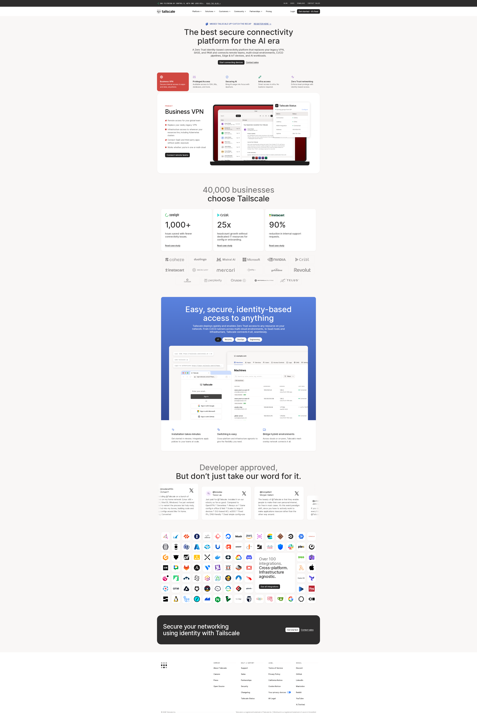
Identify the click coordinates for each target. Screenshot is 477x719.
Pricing (269, 11)
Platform (196, 11)
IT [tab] (218, 339)
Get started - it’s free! (308, 11)
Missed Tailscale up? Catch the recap (240, 24)
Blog (285, 3)
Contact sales (314, 3)
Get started (292, 630)
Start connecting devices (231, 62)
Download (301, 3)
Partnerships (255, 11)
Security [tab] (228, 339)
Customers (223, 11)
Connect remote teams (177, 155)
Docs (292, 3)
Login (292, 11)
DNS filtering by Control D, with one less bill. (190, 3)
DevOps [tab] (240, 339)
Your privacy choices (277, 692)
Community (239, 11)
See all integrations (269, 586)
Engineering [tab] (255, 339)
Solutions (209, 11)
